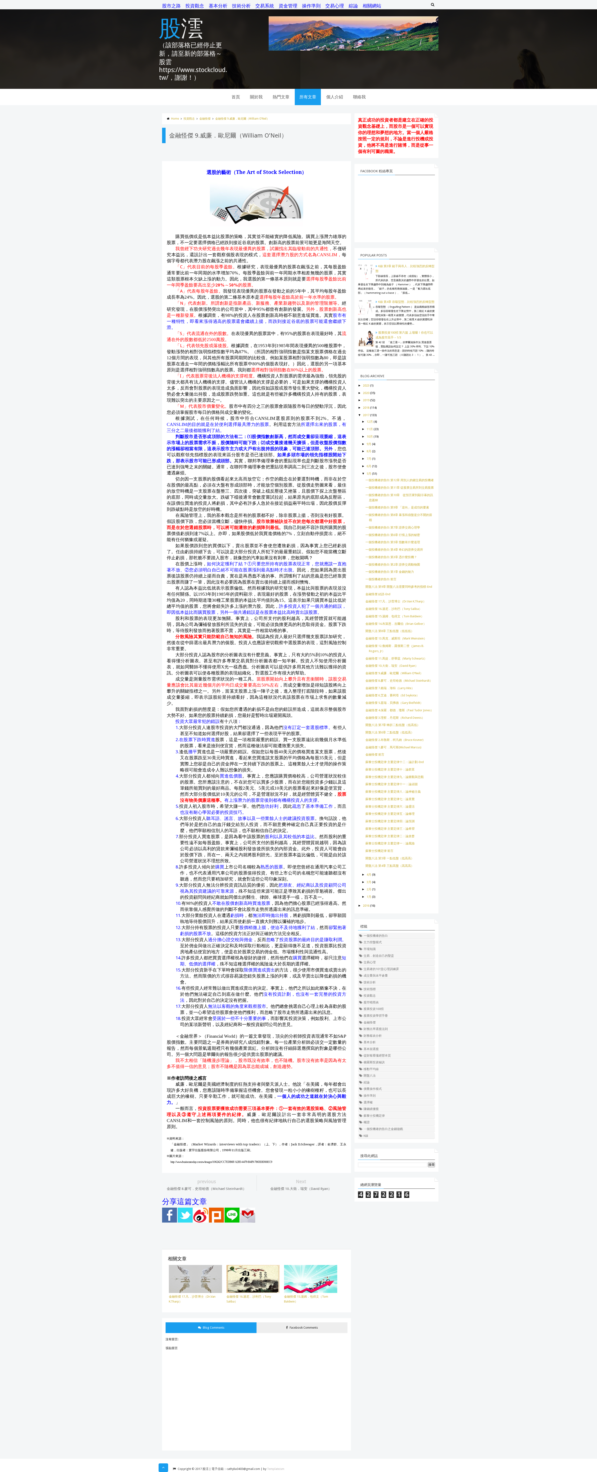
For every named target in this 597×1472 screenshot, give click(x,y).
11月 (370, 429)
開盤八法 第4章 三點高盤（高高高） (389, 865)
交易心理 (334, 6)
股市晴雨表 (371, 1002)
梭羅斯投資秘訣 (374, 1062)
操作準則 (311, 6)
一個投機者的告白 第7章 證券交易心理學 (392, 527)
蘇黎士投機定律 (374, 1115)
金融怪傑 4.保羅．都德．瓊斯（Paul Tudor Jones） (399, 710)
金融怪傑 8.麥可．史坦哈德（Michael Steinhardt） (399, 680)
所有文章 (307, 96)
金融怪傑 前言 (374, 754)
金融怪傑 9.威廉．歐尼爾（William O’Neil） (242, 118)
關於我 (256, 96)
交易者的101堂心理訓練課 (381, 969)
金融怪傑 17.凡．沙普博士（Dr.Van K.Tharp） (395, 601)
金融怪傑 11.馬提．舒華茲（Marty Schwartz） (396, 658)
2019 (366, 400)
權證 (367, 1122)
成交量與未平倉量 (376, 975)
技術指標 (370, 989)
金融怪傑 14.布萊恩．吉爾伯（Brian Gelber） (395, 623)
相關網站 (372, 6)
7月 (369, 458)
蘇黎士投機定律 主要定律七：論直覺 (390, 799)
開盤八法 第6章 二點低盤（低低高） (389, 732)
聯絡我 (359, 96)
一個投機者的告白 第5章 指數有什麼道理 (392, 542)
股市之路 (171, 6)
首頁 (236, 96)
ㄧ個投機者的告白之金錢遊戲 (383, 1129)
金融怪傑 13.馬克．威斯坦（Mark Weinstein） (396, 638)
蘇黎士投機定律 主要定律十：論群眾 (390, 769)
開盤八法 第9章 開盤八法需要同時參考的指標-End (398, 586)
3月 (369, 882)
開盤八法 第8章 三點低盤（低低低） (389, 631)
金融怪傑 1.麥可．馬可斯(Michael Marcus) (393, 747)
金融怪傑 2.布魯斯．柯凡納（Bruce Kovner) (394, 740)
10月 (370, 436)
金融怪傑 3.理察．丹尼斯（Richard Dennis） (395, 717)
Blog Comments (213, 1327)
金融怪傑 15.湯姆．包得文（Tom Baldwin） (394, 616)
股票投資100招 (374, 1009)
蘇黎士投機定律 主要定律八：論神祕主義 (393, 791)
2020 (366, 393)
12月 (370, 421)
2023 (366, 385)
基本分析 (218, 6)
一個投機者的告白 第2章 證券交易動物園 (392, 564)
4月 (369, 874)
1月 (369, 896)
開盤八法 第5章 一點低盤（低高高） (389, 858)
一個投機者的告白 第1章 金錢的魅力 (389, 572)
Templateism (275, 1469)
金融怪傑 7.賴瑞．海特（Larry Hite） (389, 688)
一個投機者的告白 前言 (380, 579)
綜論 (353, 6)
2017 (366, 415)
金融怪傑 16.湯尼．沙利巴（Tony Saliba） (393, 609)
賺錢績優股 (371, 1109)
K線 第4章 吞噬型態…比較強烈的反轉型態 (406, 302)
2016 (366, 905)
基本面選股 (371, 1049)
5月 (369, 473)
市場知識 (370, 949)
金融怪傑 (205, 118)
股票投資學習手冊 (376, 1015)
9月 (369, 444)
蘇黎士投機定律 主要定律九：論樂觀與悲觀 (394, 777)
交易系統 (264, 6)
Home (175, 118)
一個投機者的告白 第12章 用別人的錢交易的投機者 (399, 480)
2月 (369, 889)
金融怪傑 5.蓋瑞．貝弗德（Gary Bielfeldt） (394, 703)
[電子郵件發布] (247, 1221)
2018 (366, 407)
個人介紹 (334, 96)
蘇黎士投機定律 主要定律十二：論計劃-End (394, 762)
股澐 (181, 27)
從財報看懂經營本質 (377, 1055)
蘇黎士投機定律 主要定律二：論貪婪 (390, 836)
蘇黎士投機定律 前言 (379, 851)
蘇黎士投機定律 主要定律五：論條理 (390, 813)
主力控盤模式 (373, 942)
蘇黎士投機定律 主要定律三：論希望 (390, 828)
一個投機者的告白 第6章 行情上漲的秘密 (392, 535)
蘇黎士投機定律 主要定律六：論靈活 (390, 806)
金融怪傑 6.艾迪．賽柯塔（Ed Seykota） (392, 695)
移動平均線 (371, 1069)
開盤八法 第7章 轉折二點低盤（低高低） (392, 725)
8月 (369, 451)
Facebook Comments (303, 1327)
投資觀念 (194, 6)
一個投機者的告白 (376, 935)
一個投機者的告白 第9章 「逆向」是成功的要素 (397, 507)
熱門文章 (281, 96)
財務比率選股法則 (376, 1029)
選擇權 (368, 1102)
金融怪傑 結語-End (377, 594)
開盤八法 (370, 1075)
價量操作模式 (373, 1089)
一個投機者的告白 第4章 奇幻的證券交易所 (394, 549)
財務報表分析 (373, 1035)
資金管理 (288, 6)
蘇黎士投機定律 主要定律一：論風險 (390, 843)
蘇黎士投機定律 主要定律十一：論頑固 (391, 784)
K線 (366, 1135)
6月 (369, 466)
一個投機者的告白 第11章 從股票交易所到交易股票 (399, 487)
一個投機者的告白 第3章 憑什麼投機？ (391, 557)
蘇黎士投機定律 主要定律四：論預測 (390, 821)
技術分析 (241, 6)
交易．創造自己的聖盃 (379, 955)
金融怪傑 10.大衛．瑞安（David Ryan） (391, 665)
